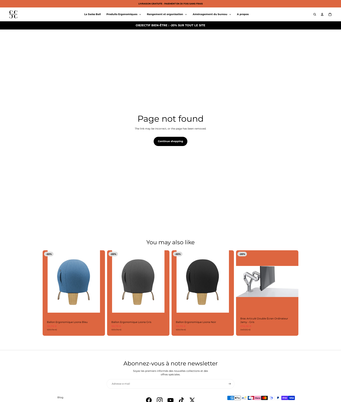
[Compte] (322, 14)
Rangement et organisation (165, 14)
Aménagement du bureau (210, 14)
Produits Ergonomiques (122, 14)
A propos (243, 14)
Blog (60, 397)
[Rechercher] (315, 14)
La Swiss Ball (92, 14)
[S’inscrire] (229, 384)
